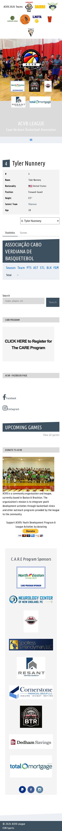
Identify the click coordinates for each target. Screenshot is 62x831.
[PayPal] (22, 789)
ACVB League (31, 123)
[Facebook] (31, 789)
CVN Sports (8, 828)
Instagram (13, 409)
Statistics (10, 232)
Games (23, 232)
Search (6, 295)
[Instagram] (39, 789)
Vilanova (32, 204)
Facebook (11, 398)
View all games (51, 434)
